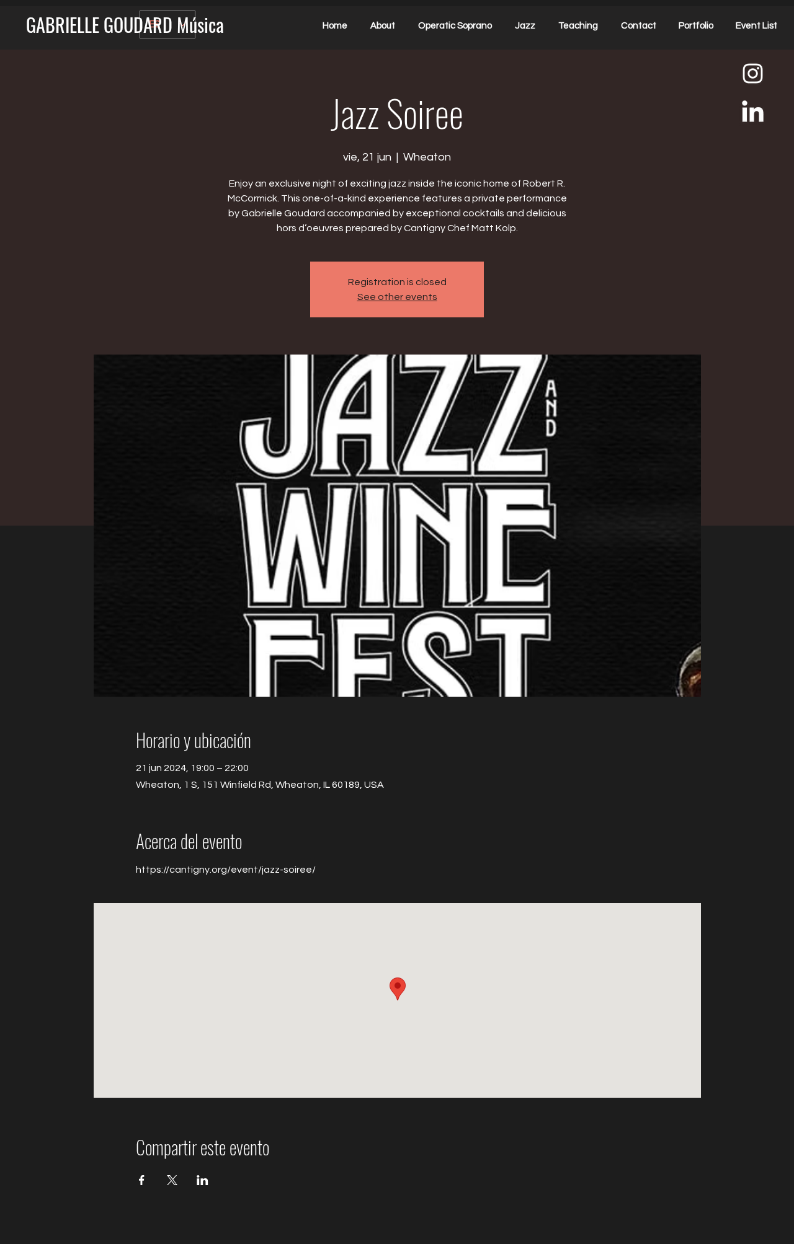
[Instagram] (752, 73)
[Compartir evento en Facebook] (142, 1180)
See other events (397, 297)
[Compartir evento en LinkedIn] (202, 1180)
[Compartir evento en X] (172, 1180)
